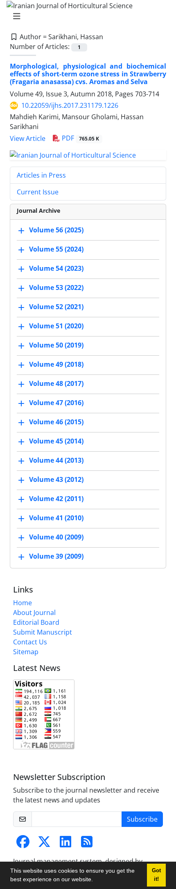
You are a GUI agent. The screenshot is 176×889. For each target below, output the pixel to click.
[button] (96, 880)
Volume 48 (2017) (56, 383)
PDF (79, 138)
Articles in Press (41, 175)
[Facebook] (23, 844)
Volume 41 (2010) (56, 517)
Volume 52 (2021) (56, 306)
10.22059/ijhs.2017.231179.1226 (69, 105)
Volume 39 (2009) (56, 556)
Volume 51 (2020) (56, 325)
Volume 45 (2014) (56, 441)
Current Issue (38, 191)
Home (22, 602)
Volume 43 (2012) (56, 479)
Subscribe (142, 819)
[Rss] (87, 844)
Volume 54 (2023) (56, 268)
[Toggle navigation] (86, 16)
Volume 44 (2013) (56, 460)
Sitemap (25, 651)
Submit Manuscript (42, 632)
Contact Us (30, 641)
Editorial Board (36, 622)
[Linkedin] (65, 844)
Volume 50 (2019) (56, 345)
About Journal (34, 612)
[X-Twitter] (44, 844)
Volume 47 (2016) (56, 402)
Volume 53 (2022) (56, 287)
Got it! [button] (156, 875)
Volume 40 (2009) (56, 537)
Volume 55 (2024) (56, 249)
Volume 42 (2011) (56, 498)
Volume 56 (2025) (56, 229)
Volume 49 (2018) (56, 364)
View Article (27, 138)
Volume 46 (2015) (56, 421)
